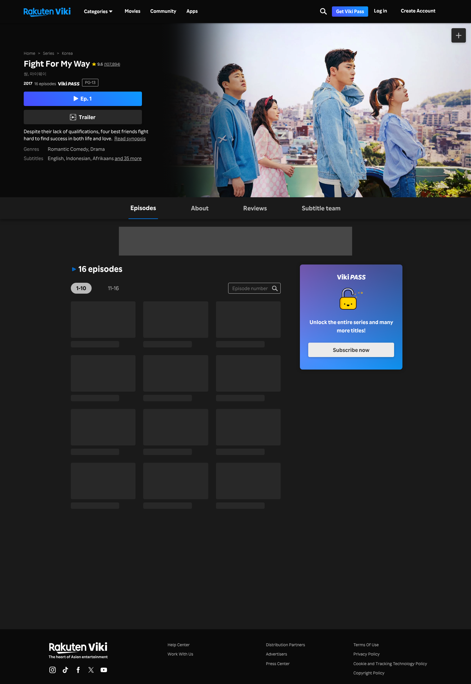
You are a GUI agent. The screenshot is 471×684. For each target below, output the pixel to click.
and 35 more (128, 158)
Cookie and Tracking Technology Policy (390, 663)
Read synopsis (130, 138)
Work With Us (180, 653)
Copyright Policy (368, 672)
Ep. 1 (86, 98)
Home (29, 53)
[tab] (143, 208)
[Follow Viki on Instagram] (52, 672)
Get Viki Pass (350, 11)
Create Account (418, 11)
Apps (192, 11)
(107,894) (112, 64)
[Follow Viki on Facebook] (78, 672)
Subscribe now (351, 349)
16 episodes (45, 83)
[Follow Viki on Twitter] (91, 672)
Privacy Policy (366, 653)
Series (48, 53)
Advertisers (276, 653)
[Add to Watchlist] (458, 35)
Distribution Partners (285, 644)
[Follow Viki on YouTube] (104, 672)
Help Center (179, 644)
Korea (67, 53)
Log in (380, 11)
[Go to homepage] (47, 11)
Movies (132, 11)
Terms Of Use (366, 644)
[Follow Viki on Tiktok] (65, 672)
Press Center (278, 663)
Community (163, 11)
